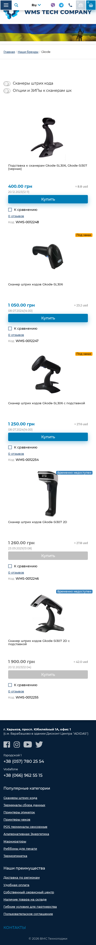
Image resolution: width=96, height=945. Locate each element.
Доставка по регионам (21, 877)
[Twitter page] (39, 744)
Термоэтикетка (15, 856)
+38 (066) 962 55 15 (22, 775)
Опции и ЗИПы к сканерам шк (42, 91)
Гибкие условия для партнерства (30, 906)
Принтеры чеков (16, 819)
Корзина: (88, 2)
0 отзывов (16, 216)
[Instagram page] (17, 744)
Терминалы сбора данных (24, 805)
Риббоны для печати (20, 848)
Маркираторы (14, 841)
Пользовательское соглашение (28, 914)
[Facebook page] (6, 744)
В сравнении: (78, 2)
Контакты (14, 927)
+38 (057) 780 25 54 (23, 761)
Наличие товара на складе (25, 899)
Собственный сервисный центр (28, 892)
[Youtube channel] (28, 744)
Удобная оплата (16, 885)
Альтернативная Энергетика (26, 834)
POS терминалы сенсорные (25, 827)
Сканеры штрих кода (33, 83)
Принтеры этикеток (19, 812)
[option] (48, 32)
